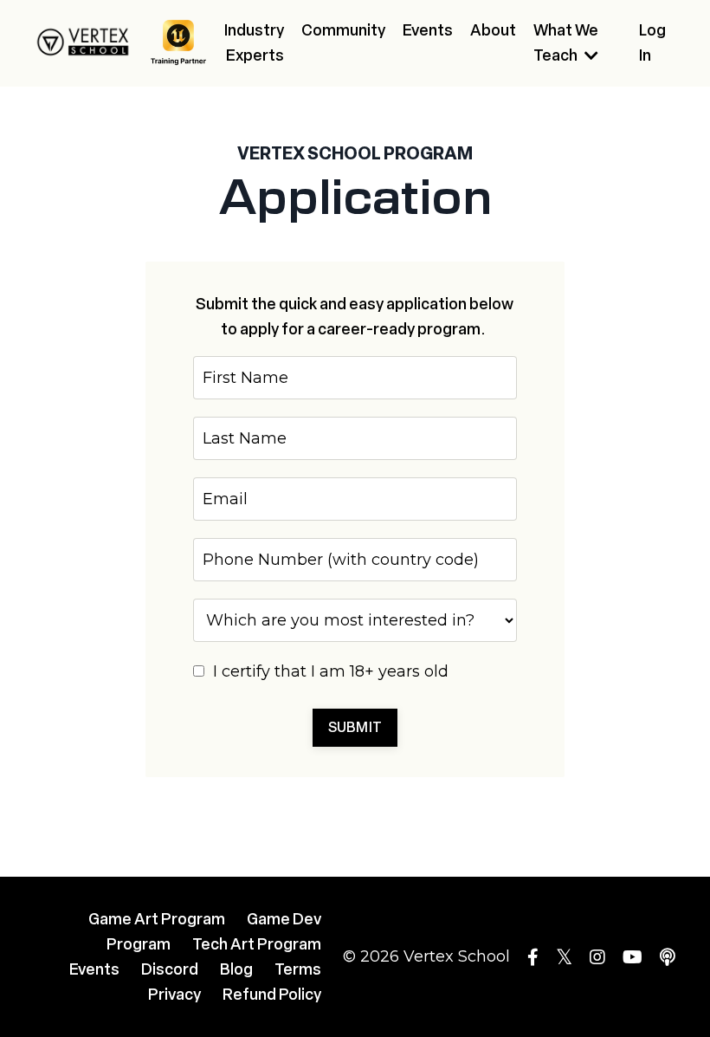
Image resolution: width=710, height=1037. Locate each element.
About (493, 30)
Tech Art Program (256, 944)
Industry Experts (254, 43)
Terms (297, 969)
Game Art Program (156, 919)
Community (343, 30)
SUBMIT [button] (355, 727)
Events (428, 30)
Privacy (174, 994)
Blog (236, 969)
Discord (169, 969)
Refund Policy (272, 994)
